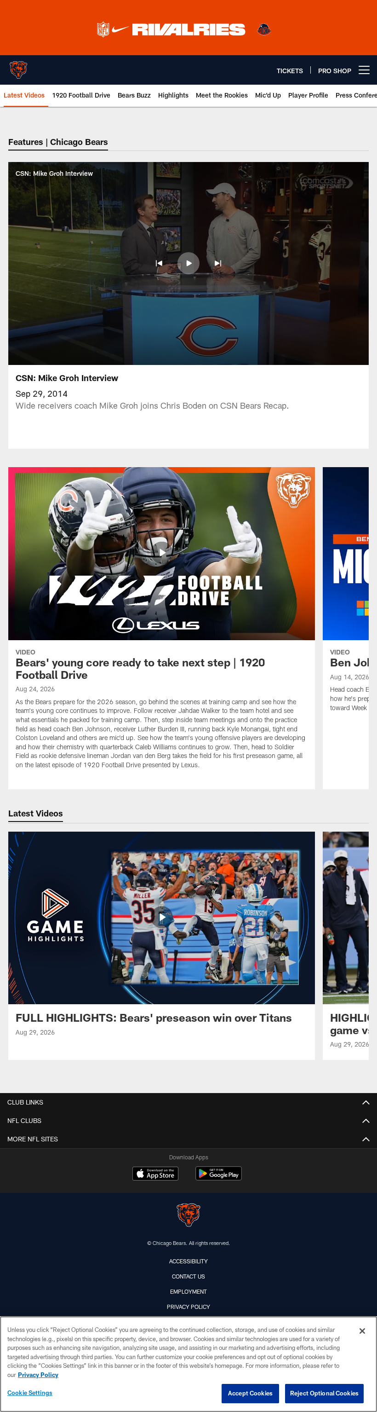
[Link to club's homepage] (18, 66)
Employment (188, 1291)
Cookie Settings (29, 1392)
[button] (159, 263)
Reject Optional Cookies (324, 1393)
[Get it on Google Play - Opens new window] (218, 1178)
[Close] (362, 1331)
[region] (188, 1364)
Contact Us (188, 1276)
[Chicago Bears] (188, 1216)
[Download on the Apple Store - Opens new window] (155, 1174)
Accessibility (188, 1261)
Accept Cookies (250, 1393)
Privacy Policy (188, 1306)
